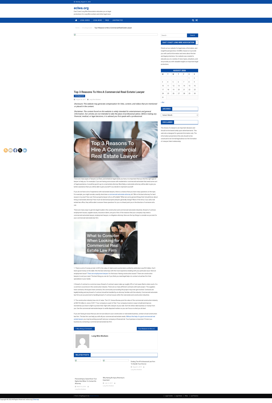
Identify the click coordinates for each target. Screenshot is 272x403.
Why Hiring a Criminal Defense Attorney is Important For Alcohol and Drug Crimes (86, 329)
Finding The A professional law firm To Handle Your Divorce (143, 363)
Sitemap (36, 399)
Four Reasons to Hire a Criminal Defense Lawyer (148, 329)
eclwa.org (81, 8)
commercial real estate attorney (120, 194)
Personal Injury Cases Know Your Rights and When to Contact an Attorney (86, 381)
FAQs (107, 20)
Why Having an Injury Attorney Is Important (113, 379)
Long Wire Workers (95, 99)
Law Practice (117, 20)
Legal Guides (85, 20)
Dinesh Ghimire (94, 396)
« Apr (162, 102)
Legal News (97, 20)
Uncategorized (79, 96)
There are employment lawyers (97, 273)
